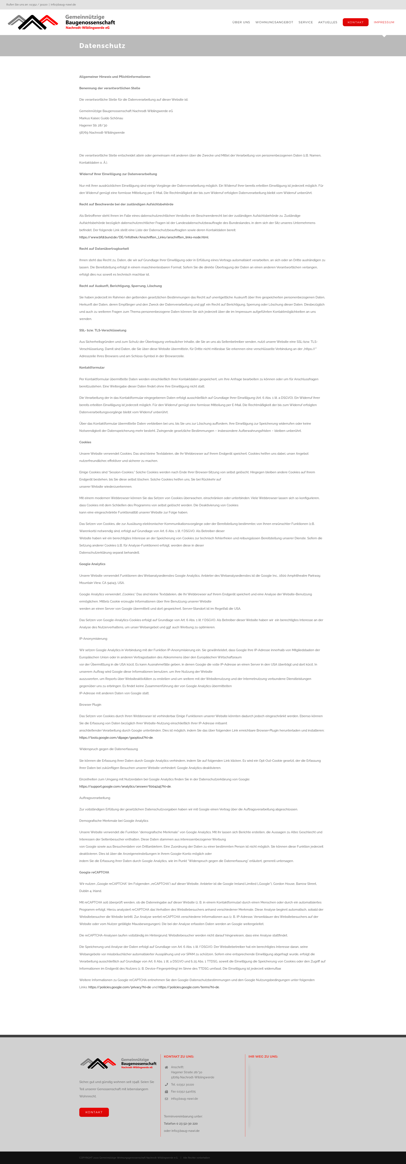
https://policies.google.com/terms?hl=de (188, 987)
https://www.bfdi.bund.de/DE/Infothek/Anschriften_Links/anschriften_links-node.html (143, 237)
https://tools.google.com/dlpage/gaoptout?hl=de (116, 738)
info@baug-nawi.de (63, 4)
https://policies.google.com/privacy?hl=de (119, 987)
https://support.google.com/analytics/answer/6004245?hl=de (125, 786)
